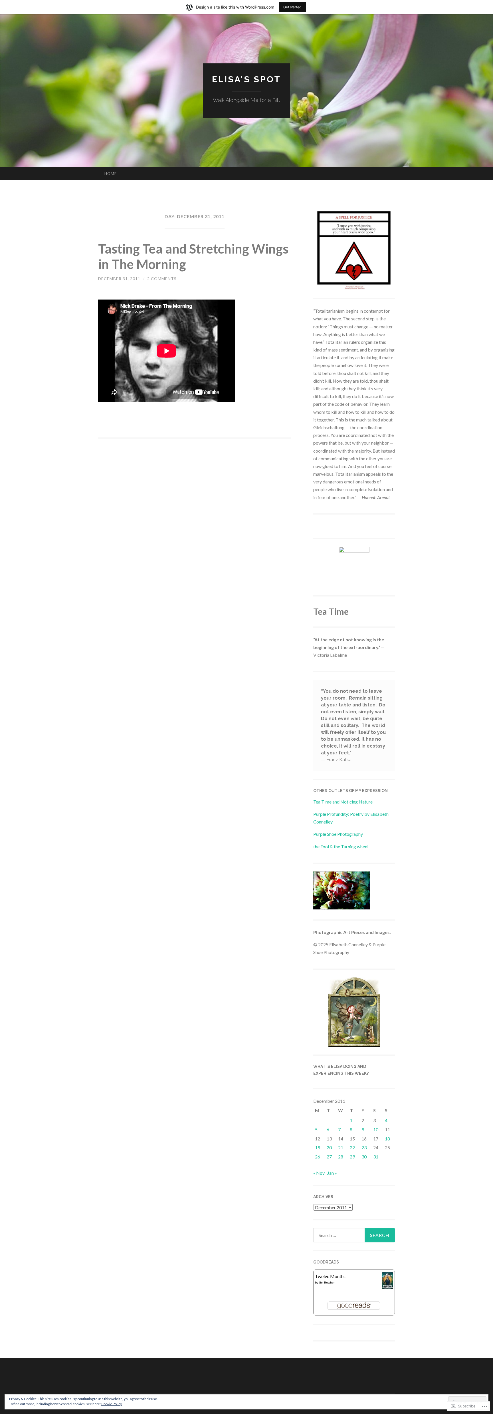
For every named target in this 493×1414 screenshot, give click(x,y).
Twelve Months (330, 1276)
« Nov (319, 1173)
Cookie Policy (111, 1404)
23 (364, 1147)
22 (352, 1147)
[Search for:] (354, 1235)
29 (352, 1156)
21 (340, 1147)
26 (317, 1156)
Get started (292, 7)
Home (110, 173)
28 (340, 1156)
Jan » (332, 1173)
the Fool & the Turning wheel (340, 846)
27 (329, 1156)
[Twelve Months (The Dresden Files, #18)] (387, 1287)
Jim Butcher (327, 1282)
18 (387, 1138)
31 (375, 1156)
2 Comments (162, 278)
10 (375, 1129)
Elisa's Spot (246, 79)
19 (317, 1147)
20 (329, 1147)
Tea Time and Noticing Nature (343, 801)
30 (364, 1156)
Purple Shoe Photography (338, 834)
